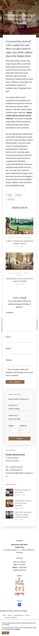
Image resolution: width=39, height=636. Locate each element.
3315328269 (23, 567)
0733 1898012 (21, 562)
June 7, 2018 (19, 246)
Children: (23, 426)
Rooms (10, 615)
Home (4, 615)
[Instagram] (19, 605)
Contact (27, 615)
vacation (11, 199)
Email (8, 348)
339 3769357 (21, 565)
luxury (18, 195)
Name (8, 337)
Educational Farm (18, 615)
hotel (10, 195)
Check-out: (13, 415)
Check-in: (13, 405)
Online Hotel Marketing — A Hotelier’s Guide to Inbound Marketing (24, 514)
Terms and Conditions (11, 617)
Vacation (27, 11)
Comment (9, 312)
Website (9, 360)
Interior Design (14, 273)
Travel (18, 11)
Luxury (11, 11)
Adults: (11, 426)
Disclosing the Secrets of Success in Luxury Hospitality (23, 503)
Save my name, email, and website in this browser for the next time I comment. (19, 372)
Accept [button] (5, 633)
